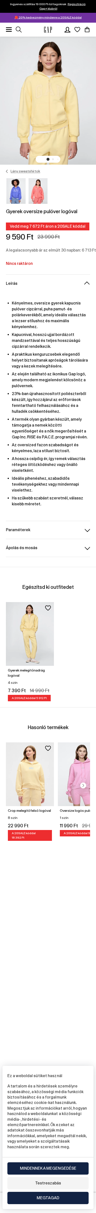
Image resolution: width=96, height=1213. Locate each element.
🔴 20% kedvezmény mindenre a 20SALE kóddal (48, 17)
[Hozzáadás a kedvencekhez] (48, 608)
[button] (48, 159)
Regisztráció (77, 4)
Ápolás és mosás (21, 547)
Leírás (11, 283)
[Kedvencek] (77, 29)
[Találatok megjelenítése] (19, 29)
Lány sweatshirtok (25, 171)
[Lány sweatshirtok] (7, 171)
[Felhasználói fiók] (67, 29)
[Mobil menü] (9, 29)
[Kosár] (87, 29)
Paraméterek (18, 529)
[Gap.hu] (48, 30)
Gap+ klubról (48, 8)
